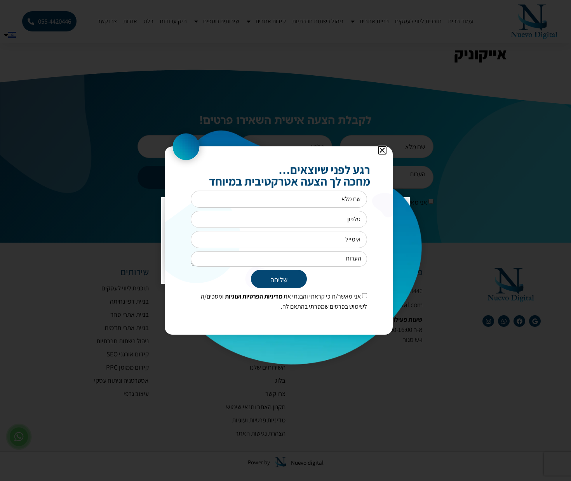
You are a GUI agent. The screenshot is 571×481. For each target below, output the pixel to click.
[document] (285, 240)
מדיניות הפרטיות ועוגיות (253, 296)
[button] (382, 150)
